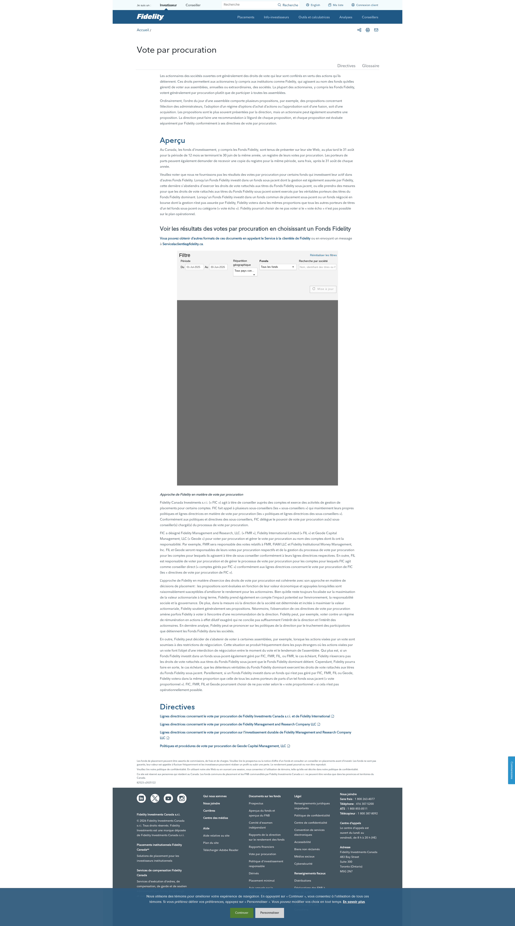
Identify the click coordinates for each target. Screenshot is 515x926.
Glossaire (370, 65)
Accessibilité (302, 842)
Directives (346, 65)
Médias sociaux (304, 856)
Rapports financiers (261, 847)
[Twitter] (155, 798)
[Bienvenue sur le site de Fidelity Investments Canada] (150, 16)
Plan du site (211, 843)
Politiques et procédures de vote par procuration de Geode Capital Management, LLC (223, 746)
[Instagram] (181, 798)
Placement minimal (262, 880)
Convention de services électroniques (309, 832)
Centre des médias (215, 818)
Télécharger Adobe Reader (220, 850)
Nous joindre (211, 803)
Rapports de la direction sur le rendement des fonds (266, 837)
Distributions (302, 880)
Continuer (241, 913)
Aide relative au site (216, 835)
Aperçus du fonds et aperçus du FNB (262, 813)
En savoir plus (354, 902)
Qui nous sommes (215, 796)
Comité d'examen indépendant (260, 825)
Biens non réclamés (307, 849)
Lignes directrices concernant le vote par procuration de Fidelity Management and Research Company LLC (238, 724)
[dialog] (257, 907)
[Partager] (359, 30)
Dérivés (254, 873)
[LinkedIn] (141, 798)
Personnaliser (269, 913)
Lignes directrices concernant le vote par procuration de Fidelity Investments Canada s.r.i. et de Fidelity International (245, 716)
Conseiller (193, 5)
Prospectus (256, 803)
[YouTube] (168, 798)
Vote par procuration (262, 854)
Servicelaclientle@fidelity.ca (183, 244)
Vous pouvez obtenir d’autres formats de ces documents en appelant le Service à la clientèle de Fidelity (235, 238)
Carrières (209, 810)
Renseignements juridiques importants (312, 806)
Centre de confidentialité (310, 822)
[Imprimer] (368, 30)
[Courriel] (376, 30)
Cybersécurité (303, 863)
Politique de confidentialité (312, 815)
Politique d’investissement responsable (266, 863)
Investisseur (168, 5)
